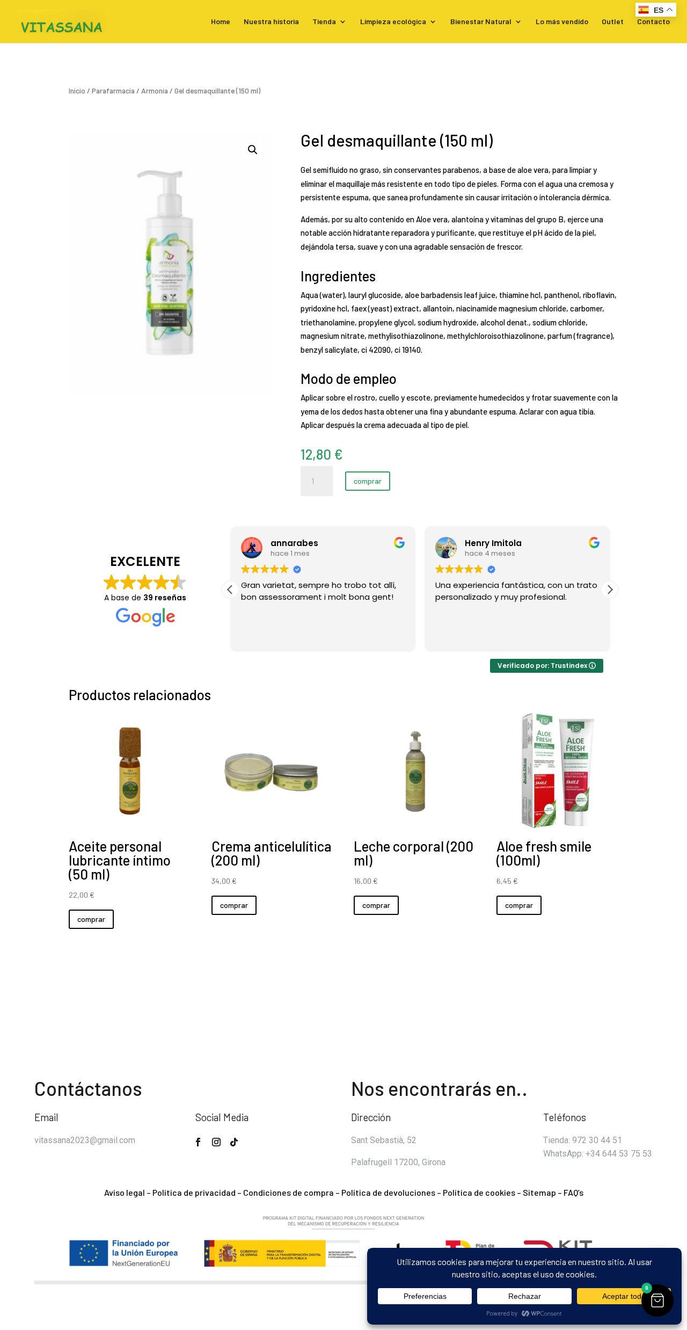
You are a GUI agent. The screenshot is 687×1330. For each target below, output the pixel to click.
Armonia (154, 90)
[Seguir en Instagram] (216, 1142)
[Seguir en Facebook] (198, 1142)
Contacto (653, 22)
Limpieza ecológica (393, 22)
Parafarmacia (113, 90)
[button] (252, 149)
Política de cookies (479, 1192)
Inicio (77, 90)
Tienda (324, 22)
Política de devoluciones (388, 1192)
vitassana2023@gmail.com (84, 1140)
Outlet (613, 22)
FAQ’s (573, 1192)
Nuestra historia (271, 22)
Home (220, 22)
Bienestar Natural (480, 22)
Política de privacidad (194, 1192)
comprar (368, 480)
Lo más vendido (562, 22)
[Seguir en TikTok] (234, 1142)
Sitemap (539, 1192)
